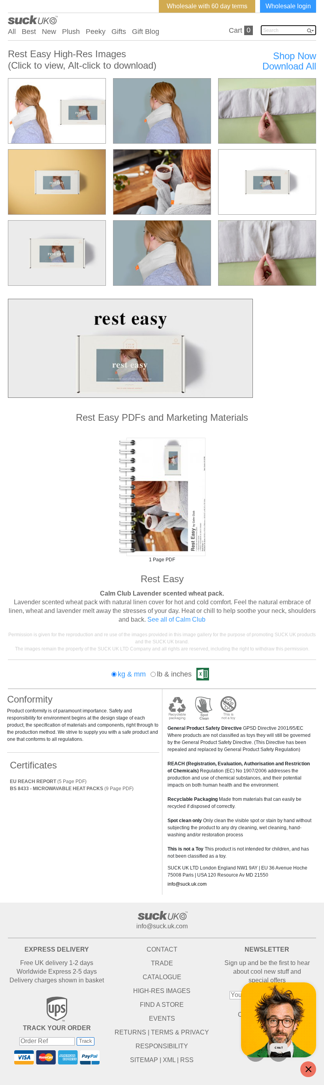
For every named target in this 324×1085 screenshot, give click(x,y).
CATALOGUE (162, 977)
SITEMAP (144, 1060)
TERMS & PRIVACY (180, 1032)
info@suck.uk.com (187, 884)
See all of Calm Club (176, 619)
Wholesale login (288, 6)
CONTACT (162, 949)
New (49, 32)
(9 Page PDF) (72, 788)
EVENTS (162, 1018)
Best (29, 32)
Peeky (95, 32)
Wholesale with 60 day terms (207, 6)
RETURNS (130, 1032)
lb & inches (174, 674)
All (12, 32)
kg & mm (132, 674)
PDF (162, 497)
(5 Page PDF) (48, 781)
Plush (71, 32)
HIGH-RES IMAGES (161, 991)
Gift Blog (145, 32)
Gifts (118, 32)
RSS (187, 1060)
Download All (289, 66)
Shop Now (294, 56)
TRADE (162, 963)
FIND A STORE (162, 1004)
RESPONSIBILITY (162, 1046)
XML (169, 1060)
